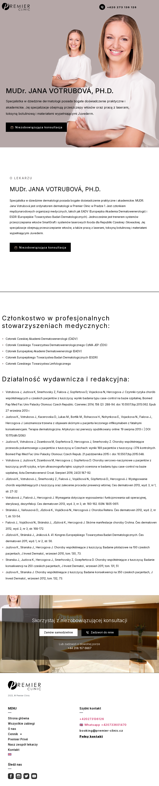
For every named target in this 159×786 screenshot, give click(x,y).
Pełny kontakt (91, 736)
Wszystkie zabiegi (21, 723)
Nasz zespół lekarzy (23, 744)
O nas (12, 729)
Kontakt (13, 750)
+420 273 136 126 (122, 7)
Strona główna (18, 718)
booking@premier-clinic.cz (101, 730)
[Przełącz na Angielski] (23, 754)
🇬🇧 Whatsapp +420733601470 (103, 725)
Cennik (13, 734)
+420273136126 (92, 719)
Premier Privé (18, 739)
